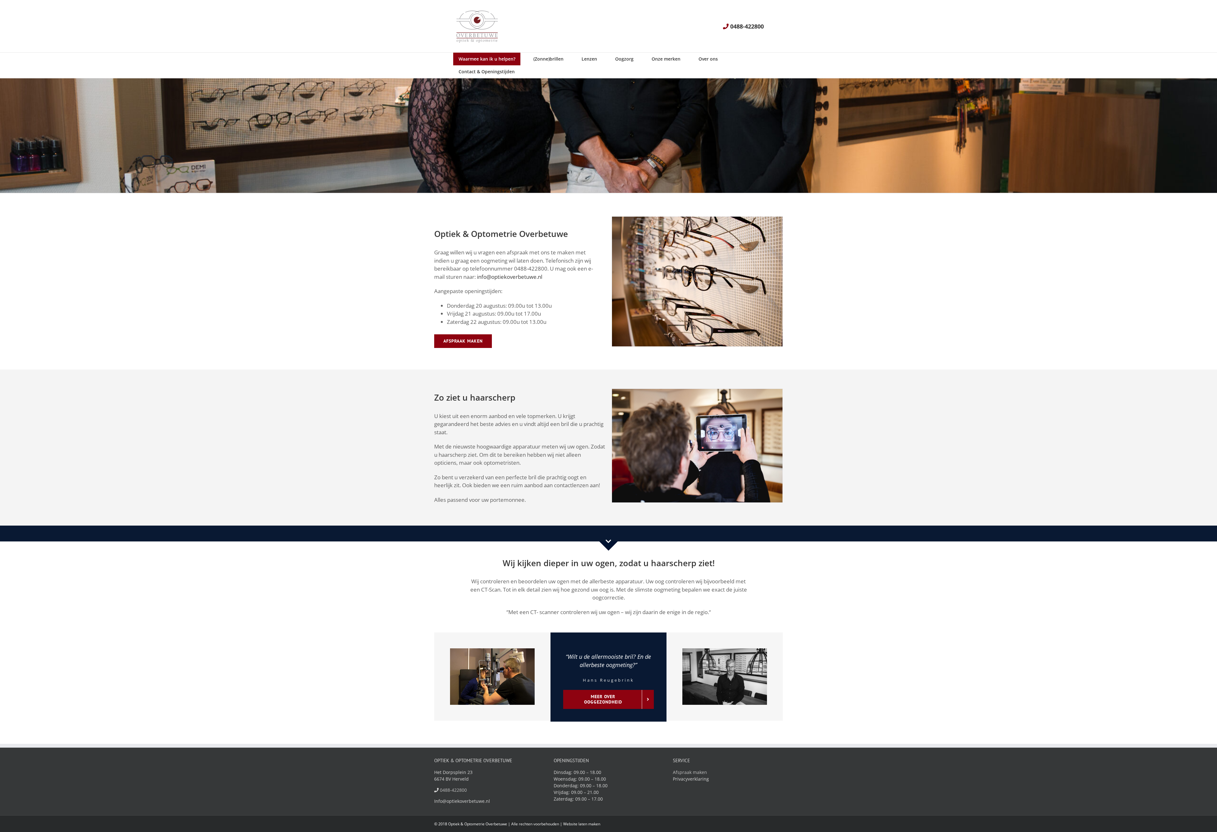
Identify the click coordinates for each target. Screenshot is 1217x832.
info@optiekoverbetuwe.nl (509, 276)
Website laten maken (581, 824)
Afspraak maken (690, 772)
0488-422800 (747, 26)
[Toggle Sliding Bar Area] (1211, 6)
